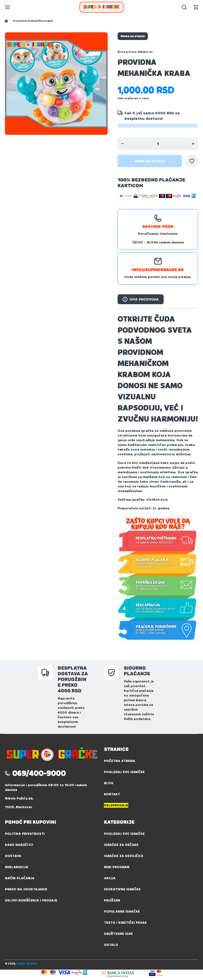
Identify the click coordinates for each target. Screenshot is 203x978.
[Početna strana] (6, 21)
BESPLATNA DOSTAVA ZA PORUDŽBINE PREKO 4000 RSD (73, 679)
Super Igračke (27, 963)
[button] (195, 7)
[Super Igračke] (101, 7)
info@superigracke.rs (158, 269)
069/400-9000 (157, 226)
